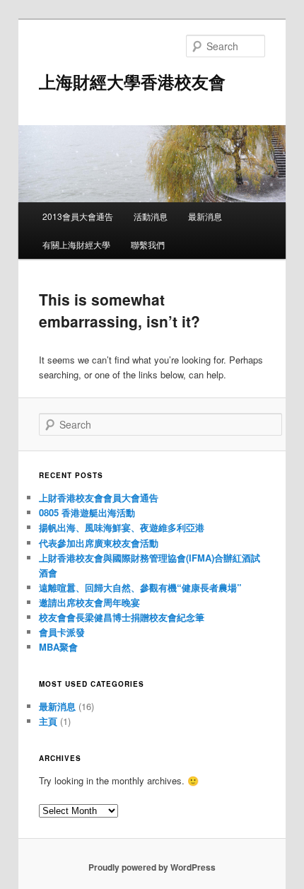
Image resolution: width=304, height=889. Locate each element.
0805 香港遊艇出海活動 (87, 512)
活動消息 (151, 216)
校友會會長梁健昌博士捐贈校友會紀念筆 (121, 617)
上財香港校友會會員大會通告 (98, 497)
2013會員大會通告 (77, 216)
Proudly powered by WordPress (152, 867)
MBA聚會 (58, 646)
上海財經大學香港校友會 (132, 81)
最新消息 (205, 216)
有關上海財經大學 (76, 244)
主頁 (48, 721)
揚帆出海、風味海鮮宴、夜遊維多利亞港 (121, 527)
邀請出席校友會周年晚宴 (89, 602)
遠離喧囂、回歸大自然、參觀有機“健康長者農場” (140, 587)
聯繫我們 (148, 244)
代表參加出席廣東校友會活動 (98, 543)
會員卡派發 (62, 632)
